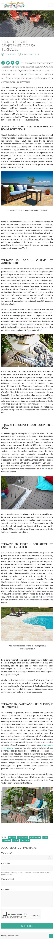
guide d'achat (35, 837)
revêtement (22, 837)
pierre (15, 840)
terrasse (12, 837)
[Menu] (50, 5)
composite (25, 840)
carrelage (6, 840)
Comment (6, 889)
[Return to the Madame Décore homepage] (14, 5)
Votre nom (6, 853)
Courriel (5, 863)
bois (45, 837)
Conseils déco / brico (30, 54)
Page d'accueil (7, 879)
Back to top (51, 936)
